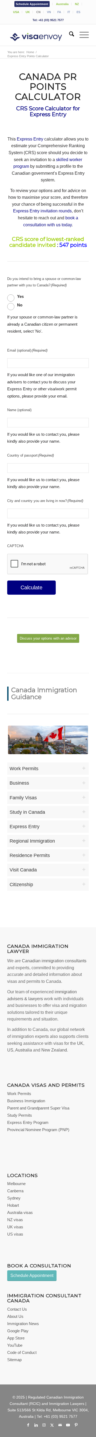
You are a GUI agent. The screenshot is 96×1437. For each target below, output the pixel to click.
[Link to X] (52, 1425)
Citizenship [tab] (21, 884)
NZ (77, 4)
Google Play (18, 1331)
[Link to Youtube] (68, 1425)
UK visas (15, 1227)
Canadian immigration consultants (54, 961)
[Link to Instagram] (44, 1425)
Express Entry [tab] (24, 826)
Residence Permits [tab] (30, 855)
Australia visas (20, 1212)
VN (49, 12)
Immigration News (23, 1323)
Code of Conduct (22, 1352)
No (19, 305)
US (10, 1050)
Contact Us (17, 1309)
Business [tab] (19, 783)
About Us (15, 1316)
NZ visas (15, 1219)
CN (38, 12)
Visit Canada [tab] (23, 870)
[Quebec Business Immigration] (48, 740)
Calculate (31, 587)
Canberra (15, 1191)
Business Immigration (26, 1101)
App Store (16, 1338)
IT (68, 12)
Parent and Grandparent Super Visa (38, 1108)
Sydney (14, 1198)
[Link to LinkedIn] (36, 1425)
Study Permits (19, 1115)
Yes (20, 296)
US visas (15, 1234)
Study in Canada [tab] (27, 812)
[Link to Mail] (60, 1425)
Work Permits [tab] (24, 768)
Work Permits (19, 1093)
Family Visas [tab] (23, 797)
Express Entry (30, 139)
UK (28, 12)
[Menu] (81, 35)
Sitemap (14, 1359)
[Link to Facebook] (28, 1425)
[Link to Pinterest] (76, 1425)
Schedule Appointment (32, 4)
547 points (73, 245)
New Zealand (54, 1050)
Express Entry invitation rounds (42, 211)
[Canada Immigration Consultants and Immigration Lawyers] (40, 35)
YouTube (14, 1345)
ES (78, 12)
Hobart (13, 1205)
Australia (62, 4)
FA (59, 12)
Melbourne (16, 1183)
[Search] (69, 35)
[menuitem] (32, 4)
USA (16, 12)
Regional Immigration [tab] (32, 841)
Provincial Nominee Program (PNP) (38, 1129)
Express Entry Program (28, 1122)
